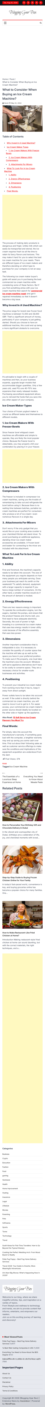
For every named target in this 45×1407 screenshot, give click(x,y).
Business (5, 1154)
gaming (5, 1176)
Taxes (4, 1231)
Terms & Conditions (10, 1391)
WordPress (10, 1404)
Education (6, 1163)
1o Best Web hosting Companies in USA (17, 1348)
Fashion (5, 1167)
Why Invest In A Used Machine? (21, 143)
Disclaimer (6, 1382)
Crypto (5, 1158)
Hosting (5, 1193)
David (6, 103)
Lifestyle (5, 1206)
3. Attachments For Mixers (20, 164)
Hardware (6, 1180)
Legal (4, 1201)
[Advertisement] (22, 49)
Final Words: (12, 191)
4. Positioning (15, 187)
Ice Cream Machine (18, 766)
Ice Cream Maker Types (17, 147)
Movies (5, 1210)
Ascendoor (25, 1401)
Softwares (6, 1223)
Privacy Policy (7, 1386)
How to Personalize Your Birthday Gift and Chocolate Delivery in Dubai (21, 826)
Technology (7, 1236)
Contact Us (6, 1378)
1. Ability (12, 175)
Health (4, 1184)
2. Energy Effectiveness (19, 179)
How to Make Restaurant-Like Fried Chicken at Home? (18, 934)
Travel (4, 1240)
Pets (4, 1219)
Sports (5, 1227)
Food (4, 764)
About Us (6, 1373)
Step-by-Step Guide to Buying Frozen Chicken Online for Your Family (19, 879)
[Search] (40, 23)
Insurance (6, 1197)
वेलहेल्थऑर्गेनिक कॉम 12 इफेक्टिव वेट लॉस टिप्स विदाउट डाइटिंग (21, 1359)
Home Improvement (10, 1188)
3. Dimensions (15, 183)
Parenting (6, 1214)
